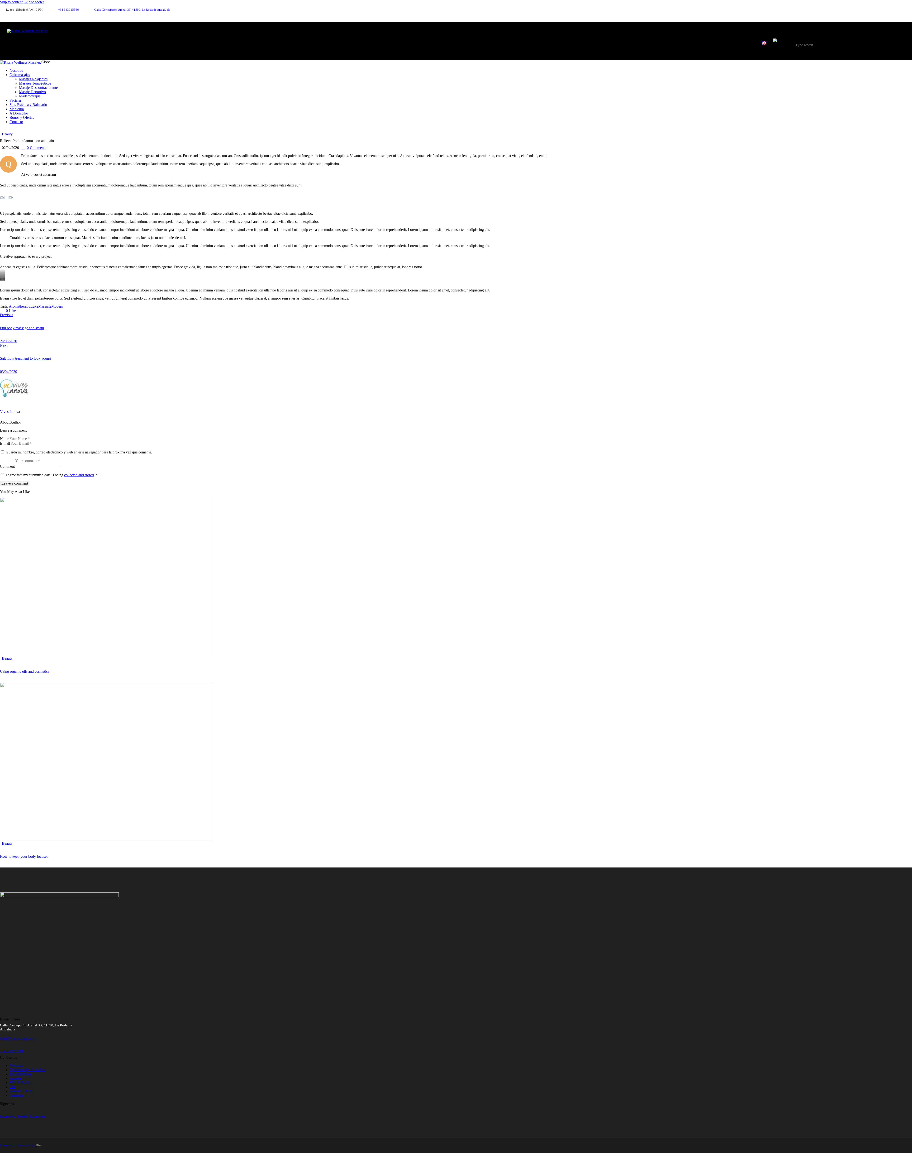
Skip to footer (34, 2)
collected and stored (79, 475)
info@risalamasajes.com (18, 1039)
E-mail (5, 443)
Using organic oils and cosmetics (24, 671)
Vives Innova (10, 412)
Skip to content (11, 2)
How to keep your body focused (24, 856)
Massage (44, 306)
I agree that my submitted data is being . (52, 475)
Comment (7, 466)
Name (4, 439)
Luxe (34, 306)
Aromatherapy (19, 306)
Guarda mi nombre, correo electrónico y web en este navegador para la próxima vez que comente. (79, 452)
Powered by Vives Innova (17, 1145)
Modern (57, 306)
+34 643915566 (12, 1051)
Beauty (7, 134)
